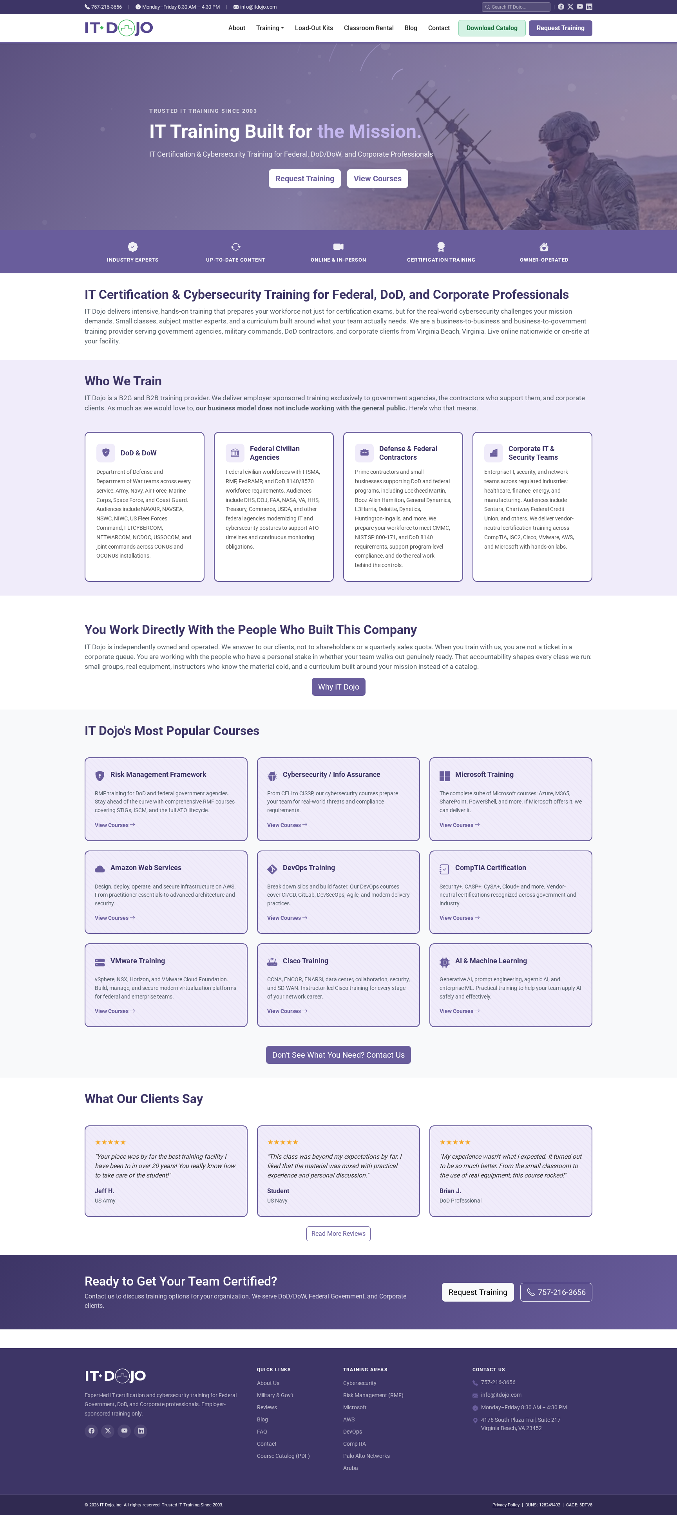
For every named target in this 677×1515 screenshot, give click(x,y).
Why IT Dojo (338, 687)
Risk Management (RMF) (373, 1395)
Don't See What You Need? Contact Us (338, 1055)
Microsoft (355, 1407)
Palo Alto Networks (366, 1456)
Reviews (267, 1407)
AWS (349, 1419)
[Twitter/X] (570, 7)
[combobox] (519, 7)
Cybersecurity (360, 1383)
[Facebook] (561, 7)
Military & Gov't (275, 1395)
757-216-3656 (106, 7)
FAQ (262, 1431)
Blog (411, 28)
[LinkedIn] (589, 7)
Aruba (350, 1468)
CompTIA (354, 1444)
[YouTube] (580, 7)
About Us (268, 1383)
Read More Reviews (338, 1233)
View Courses (378, 178)
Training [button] (267, 28)
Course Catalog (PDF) (283, 1456)
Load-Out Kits (314, 28)
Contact (439, 28)
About (236, 28)
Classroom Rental (369, 28)
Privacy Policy (506, 1505)
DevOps (352, 1431)
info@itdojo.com (258, 7)
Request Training (561, 28)
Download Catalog (492, 28)
